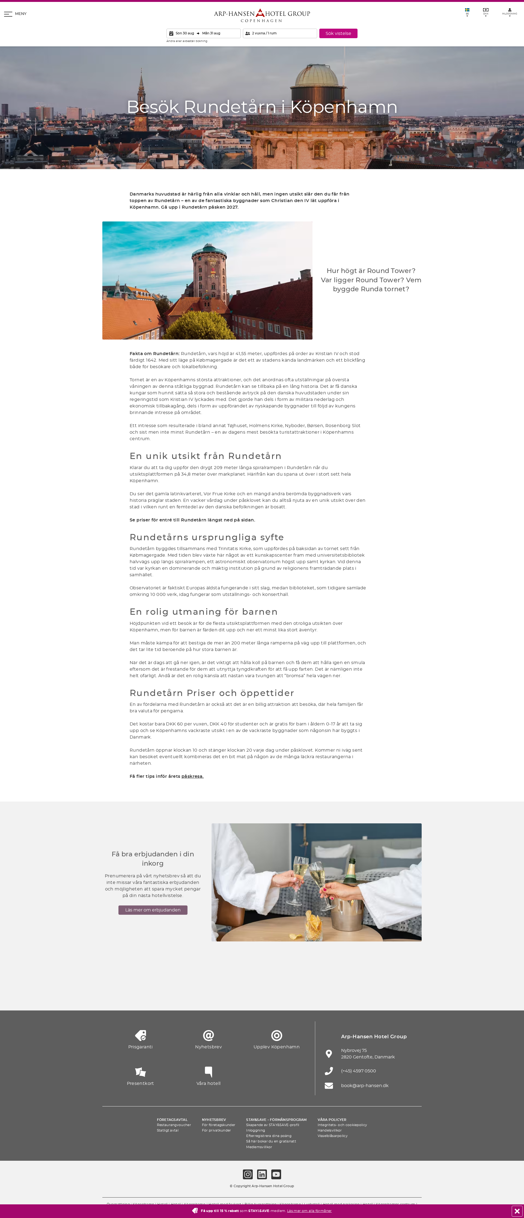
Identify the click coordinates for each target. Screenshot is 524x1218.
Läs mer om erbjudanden (153, 910)
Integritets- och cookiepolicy (342, 1125)
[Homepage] (262, 15)
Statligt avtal (167, 1130)
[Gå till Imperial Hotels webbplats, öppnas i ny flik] (202, 997)
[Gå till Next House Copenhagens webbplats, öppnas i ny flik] (412, 997)
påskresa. (192, 776)
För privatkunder (216, 1130)
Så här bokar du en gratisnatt (271, 1141)
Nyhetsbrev (214, 1119)
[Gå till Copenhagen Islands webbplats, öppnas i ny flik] (292, 997)
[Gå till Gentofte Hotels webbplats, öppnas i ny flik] (322, 997)
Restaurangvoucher (174, 1125)
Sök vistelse (338, 33)
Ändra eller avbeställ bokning (186, 41)
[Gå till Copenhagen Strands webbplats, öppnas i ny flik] (171, 997)
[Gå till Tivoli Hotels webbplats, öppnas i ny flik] (262, 997)
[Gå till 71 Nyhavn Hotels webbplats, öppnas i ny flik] (141, 997)
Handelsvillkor (330, 1130)
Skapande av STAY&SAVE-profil (272, 1125)
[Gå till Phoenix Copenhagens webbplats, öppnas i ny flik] (111, 997)
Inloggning (255, 1130)
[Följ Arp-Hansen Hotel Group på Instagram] (248, 1174)
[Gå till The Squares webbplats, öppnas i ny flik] (232, 997)
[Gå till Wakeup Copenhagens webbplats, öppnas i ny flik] (352, 997)
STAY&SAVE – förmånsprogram (276, 1119)
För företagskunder (218, 1125)
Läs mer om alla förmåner (309, 1211)
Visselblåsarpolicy (333, 1136)
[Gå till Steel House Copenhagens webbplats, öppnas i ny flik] (382, 997)
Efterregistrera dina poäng (268, 1136)
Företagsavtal (172, 1119)
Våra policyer (332, 1119)
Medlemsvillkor (259, 1147)
